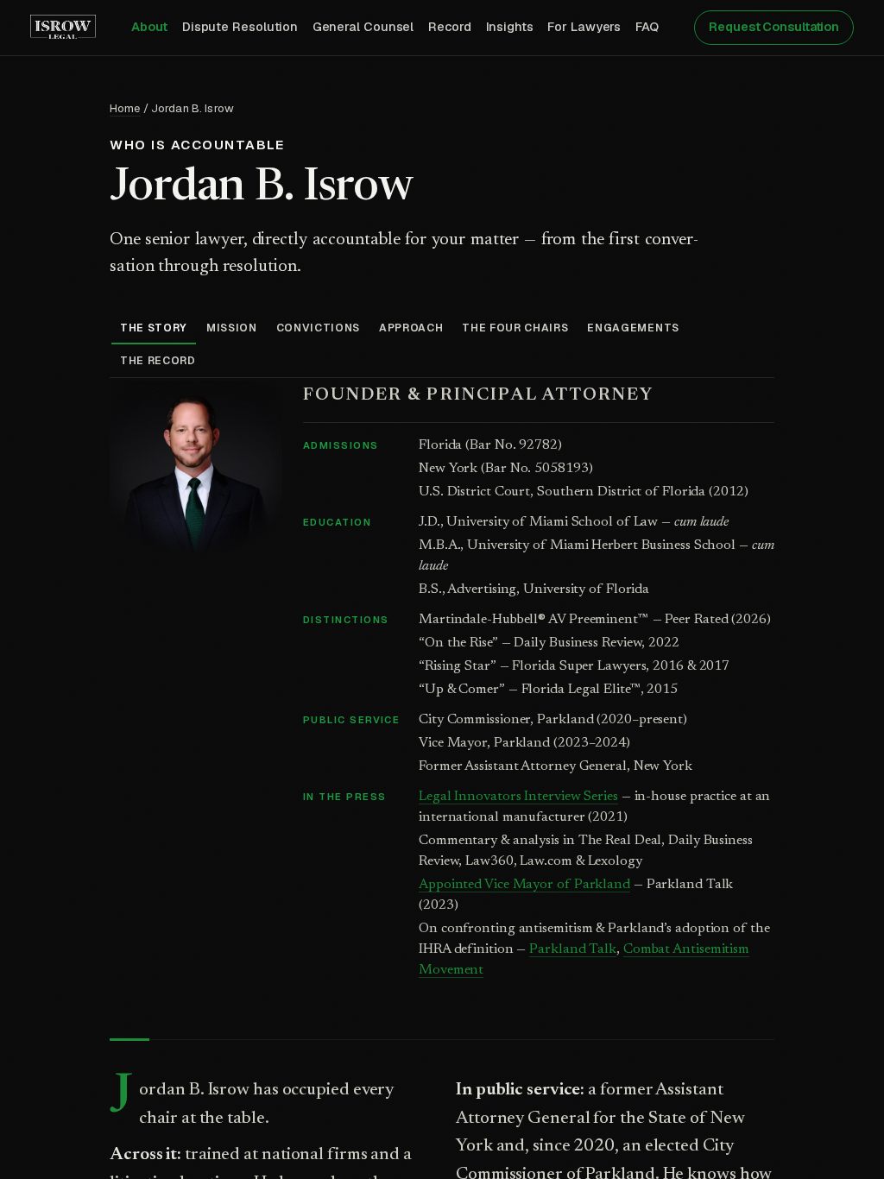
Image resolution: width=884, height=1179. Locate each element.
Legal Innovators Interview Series (518, 797)
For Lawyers (584, 27)
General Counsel (363, 27)
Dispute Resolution (240, 27)
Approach (411, 328)
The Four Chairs (515, 328)
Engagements (633, 328)
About (149, 27)
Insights (510, 27)
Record (449, 27)
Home (125, 108)
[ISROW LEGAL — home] (63, 28)
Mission (231, 328)
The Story (153, 328)
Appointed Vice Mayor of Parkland (524, 885)
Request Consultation (774, 27)
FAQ (647, 27)
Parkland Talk (572, 949)
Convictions (318, 328)
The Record (158, 361)
